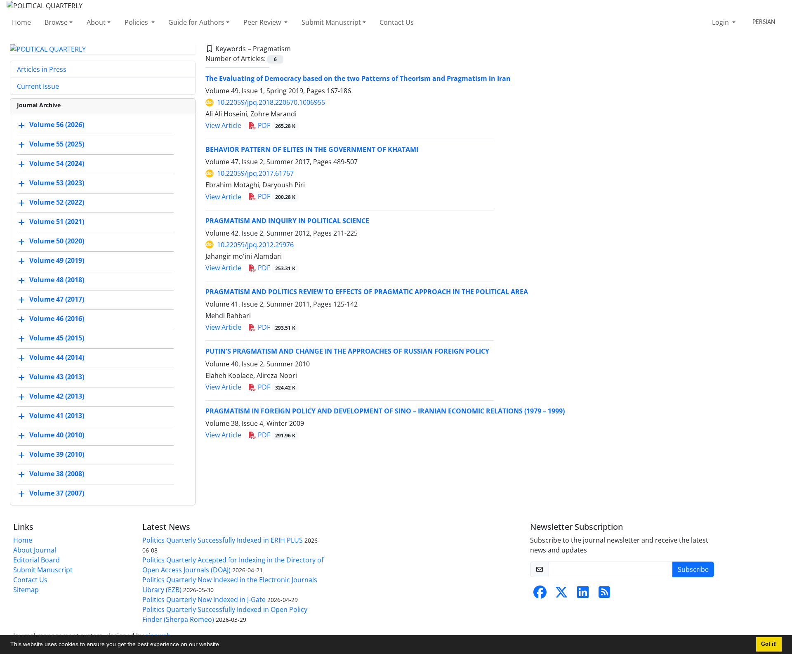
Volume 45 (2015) (56, 338)
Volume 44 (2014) (56, 357)
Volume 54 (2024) (56, 163)
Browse (56, 22)
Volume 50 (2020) (56, 241)
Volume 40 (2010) (56, 435)
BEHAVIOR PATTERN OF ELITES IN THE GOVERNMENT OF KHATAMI (311, 149)
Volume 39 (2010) (56, 454)
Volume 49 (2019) (56, 260)
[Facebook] (540, 594)
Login (721, 22)
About (96, 22)
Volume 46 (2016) (56, 318)
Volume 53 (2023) (56, 183)
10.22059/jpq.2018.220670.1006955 (271, 102)
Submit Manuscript (331, 22)
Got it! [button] (769, 644)
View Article (223, 125)
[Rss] (604, 594)
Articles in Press (41, 69)
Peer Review (263, 22)
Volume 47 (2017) (56, 299)
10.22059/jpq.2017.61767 (255, 173)
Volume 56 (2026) (56, 125)
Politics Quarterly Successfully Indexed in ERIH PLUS (222, 540)
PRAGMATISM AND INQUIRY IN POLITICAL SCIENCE (287, 220)
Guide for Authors (196, 22)
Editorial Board (36, 559)
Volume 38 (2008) (56, 474)
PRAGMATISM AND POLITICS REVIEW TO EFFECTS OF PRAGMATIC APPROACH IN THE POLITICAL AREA (366, 291)
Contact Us (397, 22)
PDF (275, 125)
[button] (223, 645)
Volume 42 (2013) (56, 396)
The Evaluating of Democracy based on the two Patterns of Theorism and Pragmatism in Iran (358, 78)
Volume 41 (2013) (56, 415)
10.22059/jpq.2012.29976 (255, 244)
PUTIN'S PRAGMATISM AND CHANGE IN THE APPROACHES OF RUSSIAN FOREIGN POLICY (347, 351)
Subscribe (693, 569)
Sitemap (26, 589)
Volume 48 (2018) (56, 280)
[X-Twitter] (561, 594)
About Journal (34, 550)
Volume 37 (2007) (56, 493)
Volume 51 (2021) (56, 222)
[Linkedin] (583, 594)
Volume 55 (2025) (56, 144)
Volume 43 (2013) (56, 377)
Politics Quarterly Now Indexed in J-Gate (204, 599)
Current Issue (38, 86)
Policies (137, 22)
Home (21, 22)
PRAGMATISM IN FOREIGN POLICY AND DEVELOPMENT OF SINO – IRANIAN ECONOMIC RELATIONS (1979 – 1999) (385, 411)
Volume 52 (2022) (56, 202)
